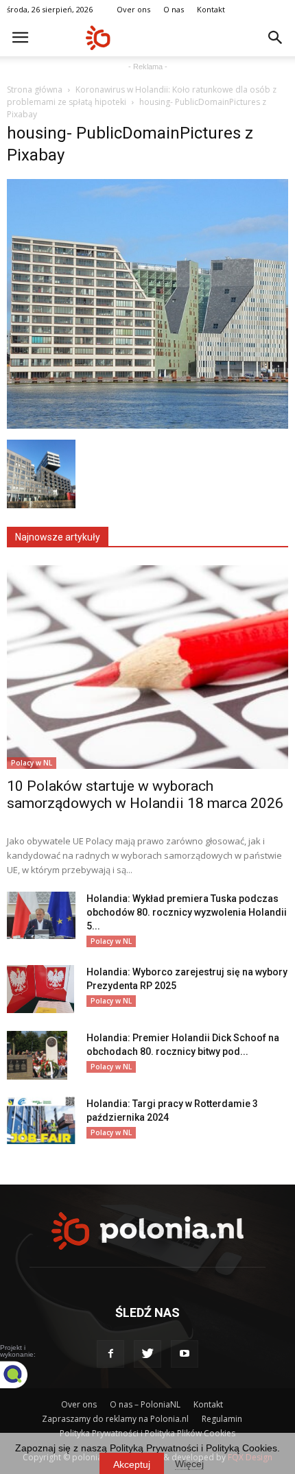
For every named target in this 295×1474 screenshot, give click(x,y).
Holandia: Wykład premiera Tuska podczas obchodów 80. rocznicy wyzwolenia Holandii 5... (186, 912)
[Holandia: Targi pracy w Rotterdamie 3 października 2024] (41, 1120)
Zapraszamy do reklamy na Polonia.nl (115, 1419)
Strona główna (34, 89)
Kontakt (211, 9)
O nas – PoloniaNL (145, 1404)
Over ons (133, 9)
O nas (173, 9)
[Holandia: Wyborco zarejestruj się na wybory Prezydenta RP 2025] (40, 989)
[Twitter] (147, 1354)
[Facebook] (110, 1354)
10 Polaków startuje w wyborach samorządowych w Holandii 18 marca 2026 (145, 794)
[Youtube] (184, 1354)
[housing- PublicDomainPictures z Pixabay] (147, 425)
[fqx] (24, 1374)
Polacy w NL (31, 763)
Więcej (189, 1463)
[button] (276, 37)
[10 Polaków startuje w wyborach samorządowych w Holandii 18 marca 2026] (147, 667)
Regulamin (222, 1419)
